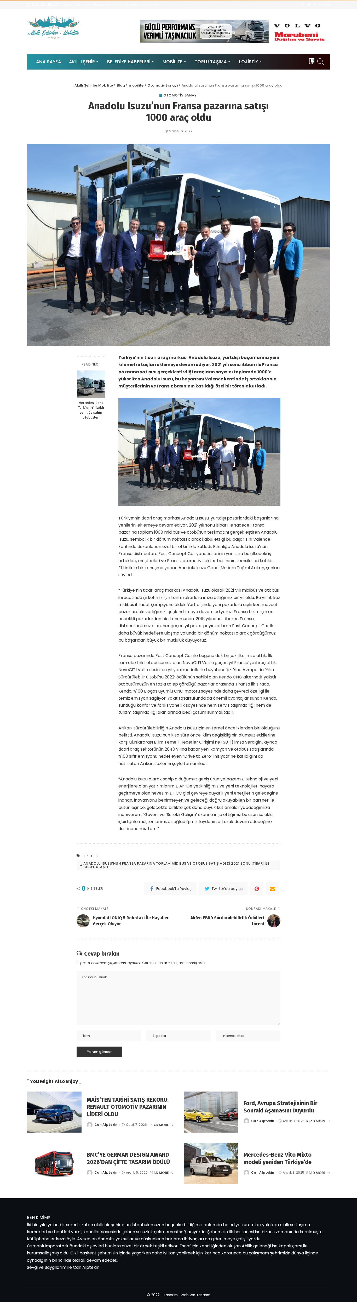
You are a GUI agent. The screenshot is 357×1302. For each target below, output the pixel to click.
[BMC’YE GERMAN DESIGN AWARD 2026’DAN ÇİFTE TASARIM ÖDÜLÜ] (54, 1163)
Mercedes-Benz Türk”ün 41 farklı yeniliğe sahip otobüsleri (91, 410)
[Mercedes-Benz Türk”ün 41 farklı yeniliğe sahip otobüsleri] (91, 384)
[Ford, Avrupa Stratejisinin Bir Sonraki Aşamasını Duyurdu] (211, 1112)
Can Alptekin (105, 1124)
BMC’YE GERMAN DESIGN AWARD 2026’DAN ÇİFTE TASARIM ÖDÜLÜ (128, 1158)
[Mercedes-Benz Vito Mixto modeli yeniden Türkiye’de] (211, 1163)
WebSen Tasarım (195, 1295)
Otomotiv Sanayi (180, 95)
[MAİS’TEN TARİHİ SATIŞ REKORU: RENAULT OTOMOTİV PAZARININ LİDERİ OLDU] (54, 1112)
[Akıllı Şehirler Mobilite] (53, 27)
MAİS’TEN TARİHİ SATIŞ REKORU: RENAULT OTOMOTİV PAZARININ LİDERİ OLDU (128, 1107)
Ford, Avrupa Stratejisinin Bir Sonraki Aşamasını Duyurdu (281, 1107)
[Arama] (320, 62)
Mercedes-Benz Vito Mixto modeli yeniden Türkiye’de (278, 1158)
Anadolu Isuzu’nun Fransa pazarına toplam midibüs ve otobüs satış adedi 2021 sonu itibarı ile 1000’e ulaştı (176, 865)
